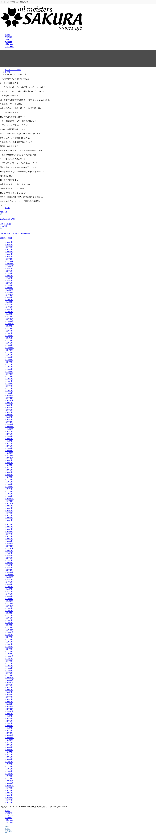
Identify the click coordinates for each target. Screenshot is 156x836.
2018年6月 (9, 467)
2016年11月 (9, 501)
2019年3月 (9, 446)
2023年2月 (9, 343)
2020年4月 (9, 415)
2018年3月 (9, 475)
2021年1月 (9, 393)
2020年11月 (9, 398)
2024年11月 (9, 293)
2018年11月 (9, 455)
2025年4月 (9, 281)
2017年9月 (9, 479)
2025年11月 (9, 264)
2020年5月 (9, 412)
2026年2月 (9, 257)
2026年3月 (9, 254)
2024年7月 (9, 302)
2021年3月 (9, 388)
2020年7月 (9, 408)
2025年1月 (9, 288)
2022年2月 (9, 369)
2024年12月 (9, 290)
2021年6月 (9, 381)
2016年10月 (9, 503)
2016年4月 (9, 518)
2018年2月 (9, 477)
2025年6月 (9, 276)
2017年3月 (9, 491)
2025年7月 (9, 273)
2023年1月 (9, 345)
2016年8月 (9, 508)
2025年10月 (9, 266)
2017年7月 (9, 484)
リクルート (9, 822)
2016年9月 (9, 506)
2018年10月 (9, 458)
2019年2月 (9, 448)
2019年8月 (9, 434)
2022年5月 (9, 362)
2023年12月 (9, 319)
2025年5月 (9, 278)
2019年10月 (9, 429)
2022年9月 (9, 352)
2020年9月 (9, 403)
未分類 (7, 208)
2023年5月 (9, 336)
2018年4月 (9, 472)
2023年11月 (9, 321)
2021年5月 (9, 384)
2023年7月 (9, 331)
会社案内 (8, 813)
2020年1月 (9, 422)
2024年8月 (9, 300)
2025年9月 (9, 269)
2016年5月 (9, 515)
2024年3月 (9, 312)
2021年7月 (9, 379)
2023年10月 (9, 324)
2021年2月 (9, 391)
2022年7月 (9, 357)
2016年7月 (9, 511)
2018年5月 (9, 470)
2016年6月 (9, 513)
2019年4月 (9, 443)
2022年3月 (9, 367)
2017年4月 (9, 489)
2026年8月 (9, 242)
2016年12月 (9, 499)
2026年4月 (9, 252)
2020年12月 (9, 396)
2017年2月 (9, 494)
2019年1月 (9, 451)
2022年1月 (9, 372)
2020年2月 (9, 420)
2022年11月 (9, 348)
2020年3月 (9, 417)
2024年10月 (9, 295)
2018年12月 (9, 453)
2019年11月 (9, 427)
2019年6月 (9, 439)
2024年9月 (9, 297)
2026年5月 (9, 249)
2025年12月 (9, 261)
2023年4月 (9, 338)
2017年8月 (9, 482)
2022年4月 (9, 364)
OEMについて (10, 815)
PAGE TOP (150, 809)
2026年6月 (9, 247)
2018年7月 (9, 465)
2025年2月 (9, 285)
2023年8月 (9, 328)
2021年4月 (9, 386)
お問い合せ (9, 820)
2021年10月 (9, 374)
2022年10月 (9, 350)
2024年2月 (9, 314)
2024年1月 (9, 316)
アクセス (8, 831)
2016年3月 (9, 520)
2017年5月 (9, 487)
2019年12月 (9, 424)
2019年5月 (9, 441)
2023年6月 (9, 333)
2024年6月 (9, 304)
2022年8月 (9, 355)
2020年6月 (9, 410)
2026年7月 (9, 245)
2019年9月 (9, 431)
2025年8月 (9, 271)
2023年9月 (9, 326)
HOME (7, 811)
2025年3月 (9, 283)
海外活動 (8, 818)
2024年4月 (9, 309)
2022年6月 (9, 360)
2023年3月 (9, 340)
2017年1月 (9, 496)
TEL (6, 833)
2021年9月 (9, 376)
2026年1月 (9, 259)
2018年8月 (9, 463)
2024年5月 (9, 307)
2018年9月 (9, 460)
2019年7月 (9, 436)
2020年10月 (9, 400)
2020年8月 (9, 405)
